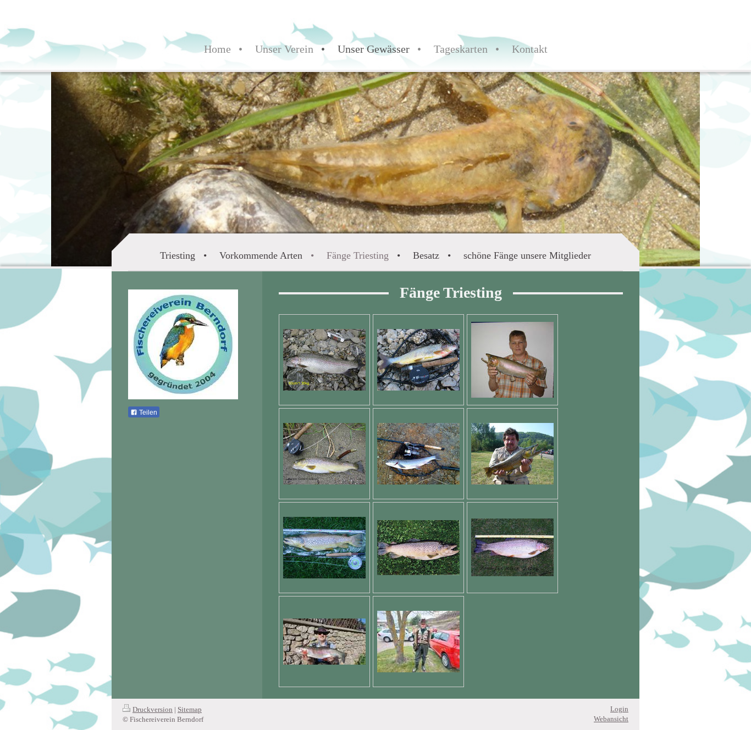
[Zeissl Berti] (512, 360)
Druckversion (152, 709)
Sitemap (190, 709)
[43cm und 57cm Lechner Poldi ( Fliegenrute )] (418, 641)
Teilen (147, 412)
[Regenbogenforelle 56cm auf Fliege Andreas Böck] (324, 641)
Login (619, 709)
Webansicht (611, 719)
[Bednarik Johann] (512, 453)
